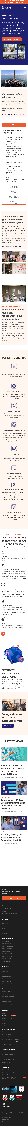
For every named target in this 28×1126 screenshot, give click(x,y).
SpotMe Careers (9, 1015)
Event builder (5, 931)
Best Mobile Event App (8, 1074)
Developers (5, 1052)
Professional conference (8, 996)
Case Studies (5, 971)
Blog (3, 969)
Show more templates (7, 1004)
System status (6, 1057)
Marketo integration (7, 948)
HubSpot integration (7, 946)
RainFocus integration (7, 953)
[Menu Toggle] (25, 7)
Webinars (4, 928)
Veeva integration (6, 961)
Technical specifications (8, 1059)
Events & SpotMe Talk (7, 984)
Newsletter (5, 1023)
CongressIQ (6, 1044)
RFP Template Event (7, 1069)
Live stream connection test (9, 1054)
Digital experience (7, 991)
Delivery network (6, 981)
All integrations (6, 941)
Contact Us (5, 1020)
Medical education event (8, 994)
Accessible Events (7, 1037)
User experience (6, 1001)
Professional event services (9, 1032)
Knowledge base (6, 976)
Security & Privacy (7, 1062)
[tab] (14, 125)
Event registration (6, 1034)
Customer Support (7, 1018)
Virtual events (5, 926)
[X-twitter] (5, 908)
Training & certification (8, 979)
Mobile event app (6, 933)
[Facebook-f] (3, 908)
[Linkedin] (7, 908)
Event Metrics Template (8, 1072)
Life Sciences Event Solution (10, 1039)
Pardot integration (7, 951)
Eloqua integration (7, 943)
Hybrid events (5, 923)
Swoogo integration (7, 958)
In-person (4, 921)
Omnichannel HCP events (10, 1042)
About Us (4, 1013)
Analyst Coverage (6, 1025)
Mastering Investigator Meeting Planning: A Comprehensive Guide (11, 837)
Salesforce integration (7, 956)
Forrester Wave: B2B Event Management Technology (14, 1078)
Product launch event (7, 999)
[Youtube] (10, 908)
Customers (5, 974)
